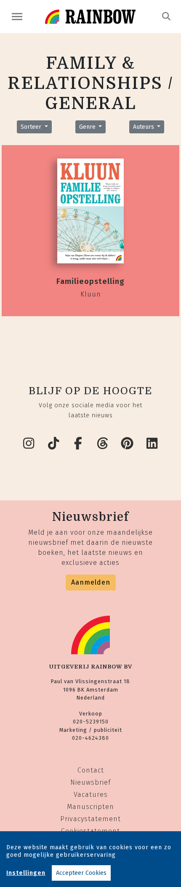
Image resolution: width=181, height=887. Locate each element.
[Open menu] (17, 16)
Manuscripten (90, 807)
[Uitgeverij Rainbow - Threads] (103, 443)
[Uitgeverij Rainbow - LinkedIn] (152, 443)
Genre (88, 126)
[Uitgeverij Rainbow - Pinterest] (127, 443)
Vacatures (91, 795)
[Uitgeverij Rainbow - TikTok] (54, 443)
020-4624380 (90, 738)
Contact (90, 770)
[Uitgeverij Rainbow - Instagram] (29, 443)
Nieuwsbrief (90, 782)
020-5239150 (91, 721)
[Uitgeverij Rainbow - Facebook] (78, 443)
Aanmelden (90, 582)
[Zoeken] (166, 16)
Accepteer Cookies (81, 873)
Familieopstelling (90, 281)
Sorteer (32, 126)
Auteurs (144, 126)
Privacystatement (90, 819)
